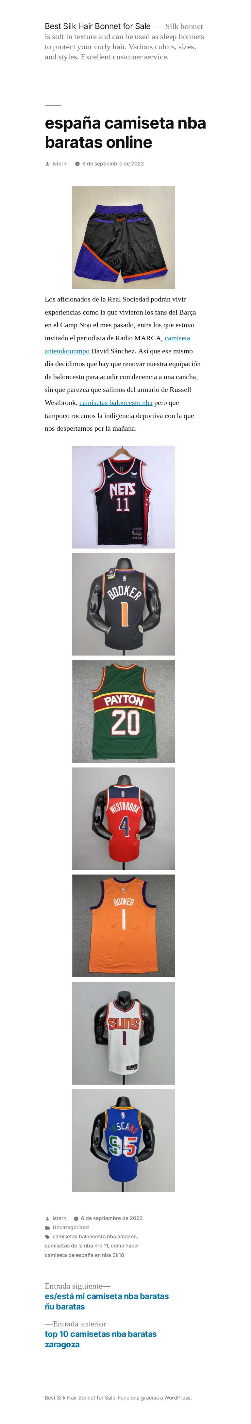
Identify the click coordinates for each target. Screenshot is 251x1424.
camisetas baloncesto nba (116, 402)
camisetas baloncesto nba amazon (95, 1236)
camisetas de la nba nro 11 (76, 1246)
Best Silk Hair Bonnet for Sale (98, 26)
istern (59, 164)
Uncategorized (71, 1227)
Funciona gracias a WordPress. (155, 1398)
